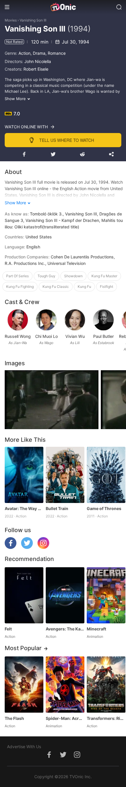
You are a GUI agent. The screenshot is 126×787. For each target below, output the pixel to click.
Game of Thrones (104, 508)
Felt (8, 628)
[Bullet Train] (65, 475)
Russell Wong (18, 336)
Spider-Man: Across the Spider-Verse (65, 718)
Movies (11, 20)
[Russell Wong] (17, 320)
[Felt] (24, 595)
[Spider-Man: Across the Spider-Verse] (65, 684)
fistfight (106, 286)
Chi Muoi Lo (46, 336)
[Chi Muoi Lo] (46, 320)
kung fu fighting (20, 286)
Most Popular (23, 648)
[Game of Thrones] (106, 475)
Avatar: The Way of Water (24, 508)
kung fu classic (55, 286)
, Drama (37, 53)
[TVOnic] (63, 7)
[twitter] (27, 547)
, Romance (55, 53)
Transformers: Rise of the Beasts (106, 718)
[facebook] (10, 547)
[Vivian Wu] (75, 320)
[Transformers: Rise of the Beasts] (106, 684)
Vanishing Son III (33, 20)
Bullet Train (57, 508)
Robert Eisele (35, 69)
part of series (17, 276)
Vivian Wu (75, 336)
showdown (73, 276)
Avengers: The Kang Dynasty (65, 628)
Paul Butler (103, 336)
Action (24, 53)
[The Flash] (24, 684)
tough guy (46, 276)
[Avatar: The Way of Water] (24, 475)
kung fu (84, 286)
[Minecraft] (106, 595)
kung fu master (104, 276)
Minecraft (96, 628)
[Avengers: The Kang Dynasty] (65, 595)
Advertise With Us (24, 746)
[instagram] (43, 547)
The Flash (14, 718)
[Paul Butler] (103, 320)
